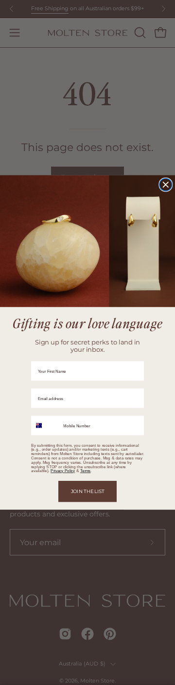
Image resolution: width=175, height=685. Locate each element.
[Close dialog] (165, 184)
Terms (85, 471)
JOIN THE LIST (88, 491)
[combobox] (46, 425)
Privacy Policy (63, 471)
